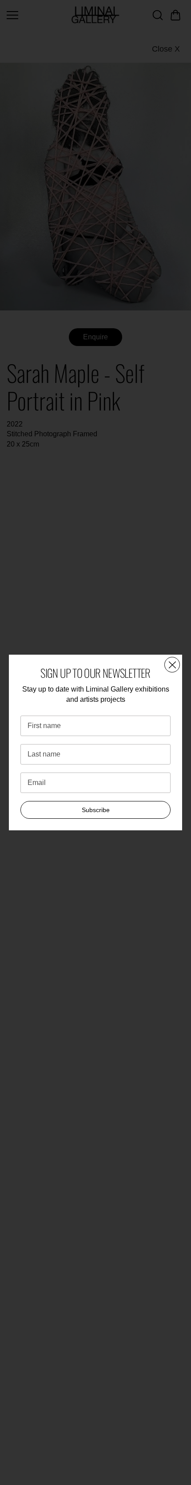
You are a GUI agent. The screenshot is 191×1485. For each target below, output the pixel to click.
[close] (172, 664)
